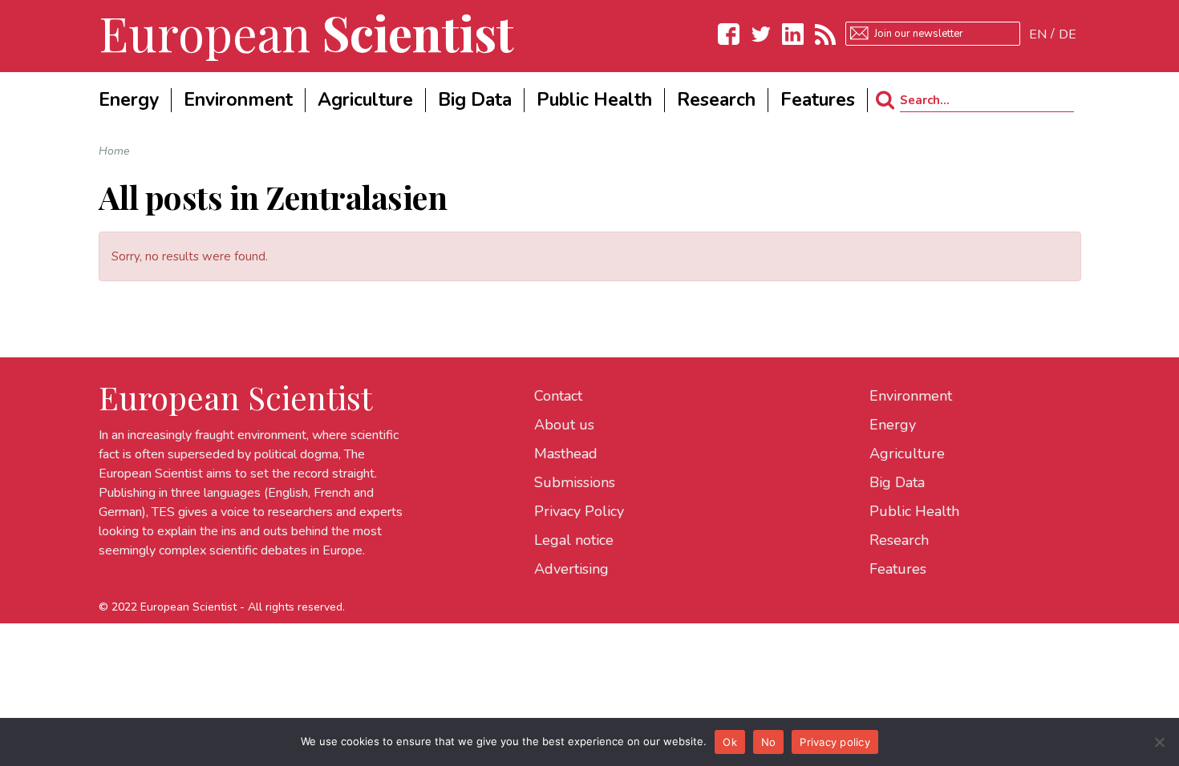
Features (897, 569)
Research (899, 540)
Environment (910, 395)
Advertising (571, 569)
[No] (1159, 742)
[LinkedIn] (793, 34)
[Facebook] (729, 34)
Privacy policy (835, 742)
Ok (730, 742)
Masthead (566, 453)
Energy (892, 424)
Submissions (574, 482)
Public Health (914, 511)
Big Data (897, 482)
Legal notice (574, 540)
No (768, 742)
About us (564, 424)
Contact (558, 395)
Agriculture (907, 453)
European (306, 32)
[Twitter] (761, 34)
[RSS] (825, 34)
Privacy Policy (579, 511)
